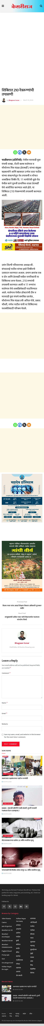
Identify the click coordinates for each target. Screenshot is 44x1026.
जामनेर (18, 971)
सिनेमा (32, 972)
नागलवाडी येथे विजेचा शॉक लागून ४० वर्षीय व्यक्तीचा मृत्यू (21, 870)
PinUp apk (5, 955)
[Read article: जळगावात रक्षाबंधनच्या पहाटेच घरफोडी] (22, 766)
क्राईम (18, 948)
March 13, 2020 (28, 100)
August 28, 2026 (7, 782)
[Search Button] (41, 6)
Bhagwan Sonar (14, 100)
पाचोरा (32, 926)
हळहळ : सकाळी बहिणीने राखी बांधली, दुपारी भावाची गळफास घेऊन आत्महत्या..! (19, 809)
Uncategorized (9, 866)
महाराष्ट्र (32, 945)
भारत (31, 938)
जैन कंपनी (19, 975)
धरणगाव (33, 918)
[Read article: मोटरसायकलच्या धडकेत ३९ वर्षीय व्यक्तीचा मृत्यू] (22, 828)
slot (3, 958)
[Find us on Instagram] (15, 906)
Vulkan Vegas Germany (21, 920)
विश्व (31, 965)
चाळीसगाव (19, 960)
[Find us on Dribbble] (26, 906)
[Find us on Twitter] (9, 906)
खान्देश (18, 956)
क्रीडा (17, 952)
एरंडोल (18, 936)
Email (4, 713)
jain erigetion (7, 926)
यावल (32, 957)
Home (4, 1013)
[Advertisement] (22, 38)
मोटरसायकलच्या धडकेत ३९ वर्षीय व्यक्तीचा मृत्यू (17, 840)
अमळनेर (18, 929)
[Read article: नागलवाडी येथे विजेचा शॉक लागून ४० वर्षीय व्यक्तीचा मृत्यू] (22, 857)
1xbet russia (8, 774)
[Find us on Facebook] (4, 906)
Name (5, 703)
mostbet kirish (7, 940)
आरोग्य (18, 933)
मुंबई (31, 953)
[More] (29, 152)
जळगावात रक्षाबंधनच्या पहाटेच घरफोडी (15, 778)
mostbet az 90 (7, 930)
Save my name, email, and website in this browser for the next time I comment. (22, 735)
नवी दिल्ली (33, 922)
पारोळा (32, 930)
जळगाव (18, 967)
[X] (24, 152)
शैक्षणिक (32, 969)
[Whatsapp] (15, 152)
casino (4, 922)
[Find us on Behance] (21, 906)
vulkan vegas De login (6, 968)
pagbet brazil (7, 951)
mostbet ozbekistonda (7, 946)
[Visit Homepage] (22, 6)
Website (5, 724)
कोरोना (18, 944)
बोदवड (32, 934)
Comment (6, 673)
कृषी (17, 940)
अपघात (18, 925)
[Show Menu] (3, 6)
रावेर (31, 961)
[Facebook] (20, 152)
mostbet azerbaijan (6, 935)
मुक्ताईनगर (33, 949)
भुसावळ (32, 941)
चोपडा (18, 964)
